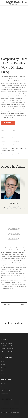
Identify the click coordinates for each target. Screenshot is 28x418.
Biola (19, 207)
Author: (3, 130)
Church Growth (15, 148)
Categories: (4, 148)
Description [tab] (14, 228)
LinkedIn (12, 207)
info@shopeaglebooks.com (7, 348)
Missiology (3, 150)
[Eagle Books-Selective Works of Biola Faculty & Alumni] (14, 2)
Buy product (8, 123)
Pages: (2, 137)
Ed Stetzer (14, 130)
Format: (3, 134)
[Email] (22, 154)
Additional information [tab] (14, 236)
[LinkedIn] (18, 154)
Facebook (4, 207)
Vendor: (3, 141)
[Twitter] (15, 154)
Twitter (8, 207)
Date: (2, 144)
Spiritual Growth (11, 150)
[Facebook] (12, 154)
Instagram (16, 207)
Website (23, 207)
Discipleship (23, 148)
